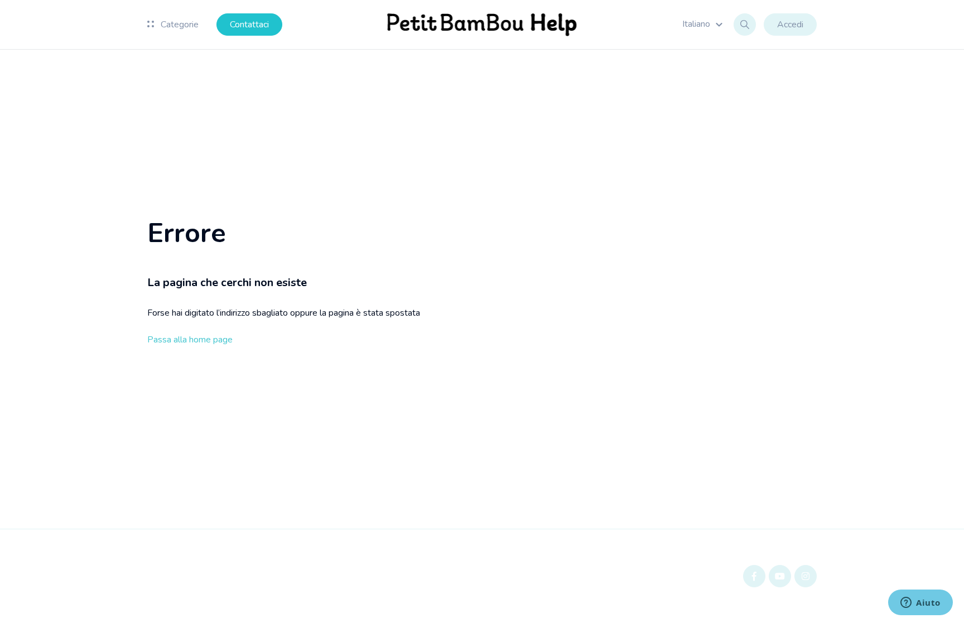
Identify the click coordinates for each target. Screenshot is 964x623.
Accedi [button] (790, 24)
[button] (704, 24)
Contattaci (249, 24)
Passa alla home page (190, 340)
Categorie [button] (178, 24)
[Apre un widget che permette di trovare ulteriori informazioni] (920, 603)
